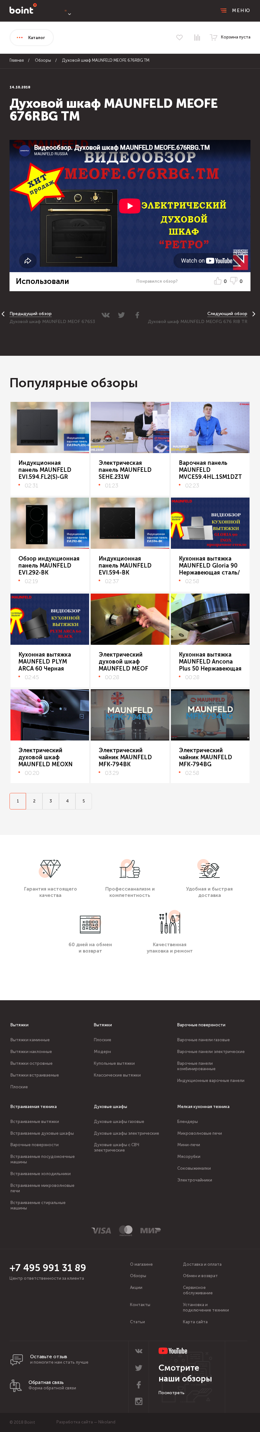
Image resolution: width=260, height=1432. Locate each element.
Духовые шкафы (110, 1106)
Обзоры (43, 60)
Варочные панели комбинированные (196, 1066)
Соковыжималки (194, 1168)
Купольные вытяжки (114, 1063)
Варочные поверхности (201, 1024)
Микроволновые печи (199, 1133)
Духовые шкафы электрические (126, 1133)
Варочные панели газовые (203, 1039)
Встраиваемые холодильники (40, 1173)
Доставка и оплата (202, 1264)
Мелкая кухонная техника (203, 1106)
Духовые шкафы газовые (119, 1121)
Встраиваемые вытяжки (34, 1121)
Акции (136, 1287)
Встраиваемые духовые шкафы (42, 1133)
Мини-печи (188, 1144)
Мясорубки (188, 1156)
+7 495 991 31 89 (48, 1268)
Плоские (19, 1086)
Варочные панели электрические (211, 1051)
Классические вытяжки (117, 1075)
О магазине (141, 1264)
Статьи (137, 1321)
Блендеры (187, 1121)
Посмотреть (172, 1392)
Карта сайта (195, 1321)
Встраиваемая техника (33, 1106)
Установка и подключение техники (206, 1307)
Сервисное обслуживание (198, 1290)
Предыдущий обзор (31, 313)
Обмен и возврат (200, 1275)
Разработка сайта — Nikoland (85, 1422)
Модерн (102, 1051)
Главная (17, 60)
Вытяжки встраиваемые (34, 1075)
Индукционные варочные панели (210, 1080)
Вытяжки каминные (30, 1039)
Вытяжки (19, 1024)
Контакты (140, 1304)
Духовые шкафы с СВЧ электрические (116, 1147)
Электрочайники (194, 1180)
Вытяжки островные (31, 1063)
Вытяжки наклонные (31, 1051)
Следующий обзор (227, 313)
